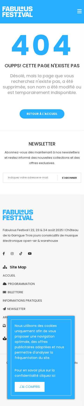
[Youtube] (30, 253)
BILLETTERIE (14, 292)
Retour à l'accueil (42, 114)
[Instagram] (12, 253)
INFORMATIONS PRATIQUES (22, 300)
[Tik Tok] (20, 253)
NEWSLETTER (15, 309)
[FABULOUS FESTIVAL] (17, 12)
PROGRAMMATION (21, 284)
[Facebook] (4, 253)
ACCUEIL (9, 275)
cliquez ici (47, 375)
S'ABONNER (69, 177)
